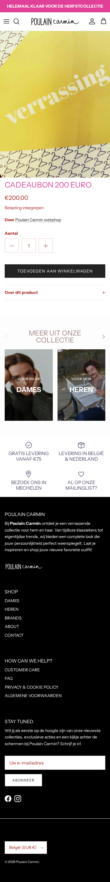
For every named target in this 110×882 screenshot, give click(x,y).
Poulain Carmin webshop (38, 219)
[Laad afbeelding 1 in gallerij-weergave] (55, 104)
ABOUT (12, 626)
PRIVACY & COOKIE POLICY (31, 687)
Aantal (11, 233)
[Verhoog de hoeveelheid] (46, 246)
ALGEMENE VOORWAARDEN (33, 695)
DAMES (12, 600)
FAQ (9, 678)
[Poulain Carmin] (55, 21)
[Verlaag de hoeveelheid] (12, 246)
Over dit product (21, 292)
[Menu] (6, 21)
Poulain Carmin (27, 862)
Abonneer (23, 780)
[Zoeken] (19, 21)
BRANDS (13, 618)
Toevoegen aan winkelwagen (55, 271)
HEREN (11, 609)
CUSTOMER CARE (22, 669)
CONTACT (14, 635)
